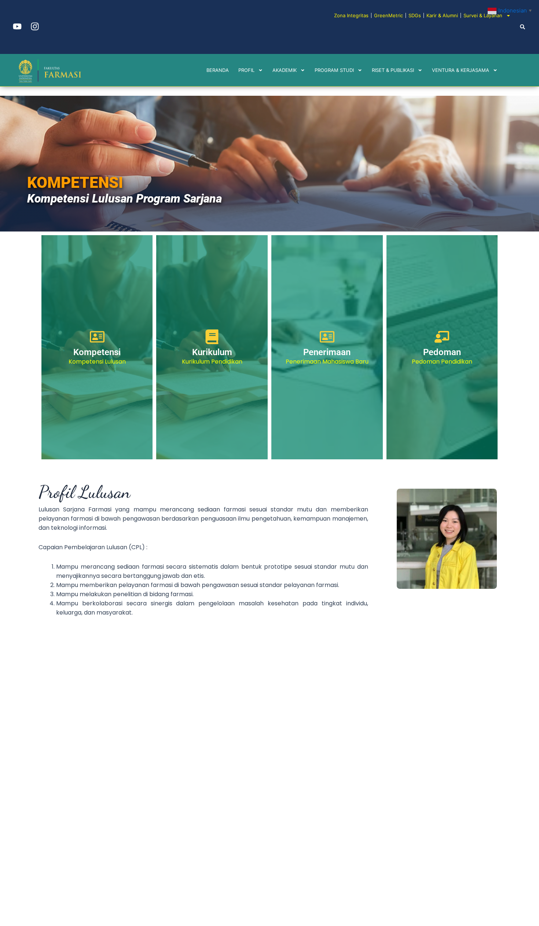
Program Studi (334, 70)
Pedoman (442, 352)
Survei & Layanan (482, 15)
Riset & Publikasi (393, 70)
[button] (522, 26)
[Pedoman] (441, 336)
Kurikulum (212, 352)
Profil (246, 70)
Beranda (217, 70)
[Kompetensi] (97, 336)
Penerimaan (327, 352)
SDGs (414, 15)
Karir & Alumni (442, 15)
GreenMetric (388, 15)
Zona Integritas (351, 15)
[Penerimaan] (327, 336)
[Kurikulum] (212, 336)
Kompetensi (97, 352)
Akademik (284, 70)
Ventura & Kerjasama (460, 70)
